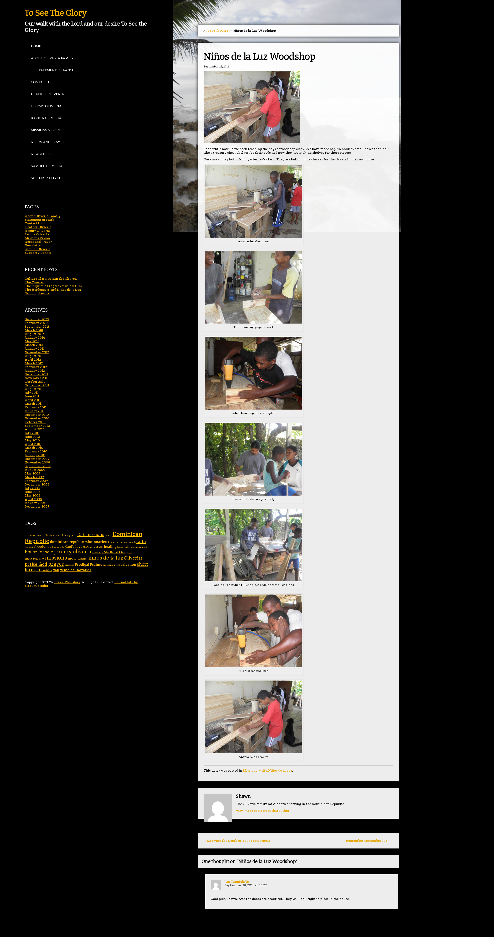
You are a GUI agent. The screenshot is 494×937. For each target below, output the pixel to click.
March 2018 (34, 330)
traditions (47, 570)
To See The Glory (56, 13)
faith (141, 541)
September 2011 (37, 385)
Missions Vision (45, 130)
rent (118, 565)
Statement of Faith (55, 70)
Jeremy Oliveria (46, 106)
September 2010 (37, 426)
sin (39, 569)
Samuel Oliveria (46, 166)
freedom (41, 546)
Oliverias (133, 558)
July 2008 (32, 488)
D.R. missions (90, 534)
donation (111, 542)
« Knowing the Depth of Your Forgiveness (237, 840)
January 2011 (34, 411)
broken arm (30, 535)
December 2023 (37, 319)
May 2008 (32, 495)
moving (74, 558)
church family (63, 535)
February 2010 (36, 451)
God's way (88, 547)
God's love (73, 546)
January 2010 (35, 455)
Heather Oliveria (47, 94)
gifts (62, 547)
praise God (36, 564)
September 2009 (38, 466)
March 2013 (34, 345)
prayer (56, 564)
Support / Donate (47, 178)
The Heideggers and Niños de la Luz (53, 289)
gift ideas (54, 547)
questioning (109, 565)
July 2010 (32, 433)
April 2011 (33, 400)
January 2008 (35, 503)
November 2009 (37, 462)
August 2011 (34, 389)
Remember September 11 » (366, 840)
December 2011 (36, 374)
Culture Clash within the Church (51, 278)
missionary (34, 558)
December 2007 (37, 506)
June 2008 (33, 492)
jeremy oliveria (72, 552)
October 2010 (35, 422)
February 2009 (36, 481)
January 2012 (35, 370)
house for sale (39, 552)
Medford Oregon (117, 552)
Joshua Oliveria (46, 118)
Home (36, 46)
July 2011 (31, 392)
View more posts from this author (262, 811)
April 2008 (33, 499)
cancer (40, 535)
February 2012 (36, 367)
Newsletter (42, 154)
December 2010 (37, 415)
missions (56, 558)
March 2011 (33, 403)
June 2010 (32, 437)
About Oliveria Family (52, 58)
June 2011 (32, 396)
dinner (108, 535)
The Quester (34, 282)
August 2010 (35, 429)
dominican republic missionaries (78, 542)
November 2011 (37, 378)
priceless (69, 565)
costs (73, 535)
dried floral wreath (126, 542)
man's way (97, 552)
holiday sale (123, 547)
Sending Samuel (37, 293)
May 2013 (32, 341)
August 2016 (34, 334)
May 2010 (32, 440)
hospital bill (141, 547)
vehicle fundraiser (75, 570)
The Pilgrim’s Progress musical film (53, 286)
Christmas (50, 535)
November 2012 (37, 352)
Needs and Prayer (48, 142)
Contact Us (41, 82)
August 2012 (34, 356)
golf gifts (98, 547)
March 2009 (34, 477)
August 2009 (35, 470)
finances (29, 547)
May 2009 (32, 473)
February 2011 (36, 407)
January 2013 (35, 348)
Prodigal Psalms (88, 564)
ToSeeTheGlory (218, 30)
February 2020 (36, 323)
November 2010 (37, 418)
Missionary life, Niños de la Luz (267, 770)
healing (110, 546)
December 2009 (37, 459)
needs (84, 559)
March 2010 (34, 448)
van (56, 570)
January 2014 (35, 337)
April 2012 (33, 359)
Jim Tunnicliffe (236, 881)
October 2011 (35, 381)
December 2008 (37, 484)
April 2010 (33, 444)
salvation (128, 564)
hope (132, 547)
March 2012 (34, 363)
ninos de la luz (105, 558)
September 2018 (37, 326)
